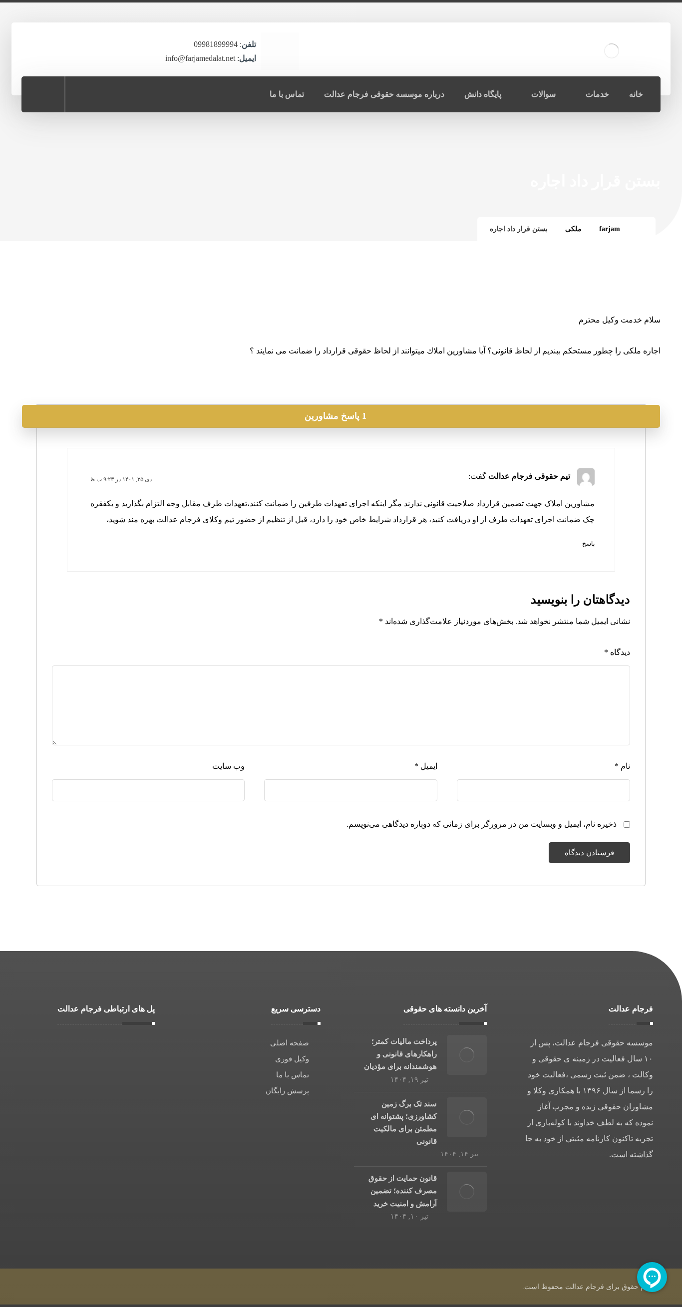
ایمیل (425, 766)
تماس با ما (292, 1075)
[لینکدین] (108, 94)
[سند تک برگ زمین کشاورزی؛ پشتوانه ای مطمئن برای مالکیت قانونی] (467, 1117)
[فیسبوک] (130, 94)
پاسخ (588, 543)
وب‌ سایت (228, 766)
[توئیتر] (86, 94)
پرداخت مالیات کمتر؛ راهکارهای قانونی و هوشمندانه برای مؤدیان (400, 1053)
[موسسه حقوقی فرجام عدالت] (640, 229)
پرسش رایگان (287, 1091)
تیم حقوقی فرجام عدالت (529, 476)
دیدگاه (617, 652)
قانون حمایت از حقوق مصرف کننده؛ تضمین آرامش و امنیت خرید (402, 1190)
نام (622, 766)
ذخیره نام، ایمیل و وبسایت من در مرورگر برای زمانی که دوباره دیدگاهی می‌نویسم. (481, 824)
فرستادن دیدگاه (589, 853)
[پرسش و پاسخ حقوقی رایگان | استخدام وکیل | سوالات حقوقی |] (612, 50)
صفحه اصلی (289, 1043)
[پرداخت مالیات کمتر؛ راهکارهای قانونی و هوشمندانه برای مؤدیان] (467, 1055)
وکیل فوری (292, 1059)
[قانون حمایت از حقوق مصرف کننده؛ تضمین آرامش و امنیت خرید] (467, 1192)
